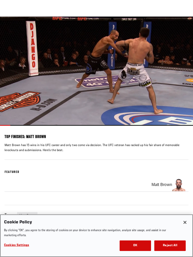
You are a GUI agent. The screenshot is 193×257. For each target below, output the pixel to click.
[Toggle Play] (10, 128)
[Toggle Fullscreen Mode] (182, 128)
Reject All (170, 245)
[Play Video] (96, 71)
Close (183, 26)
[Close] (184, 222)
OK (135, 245)
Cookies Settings (16, 245)
